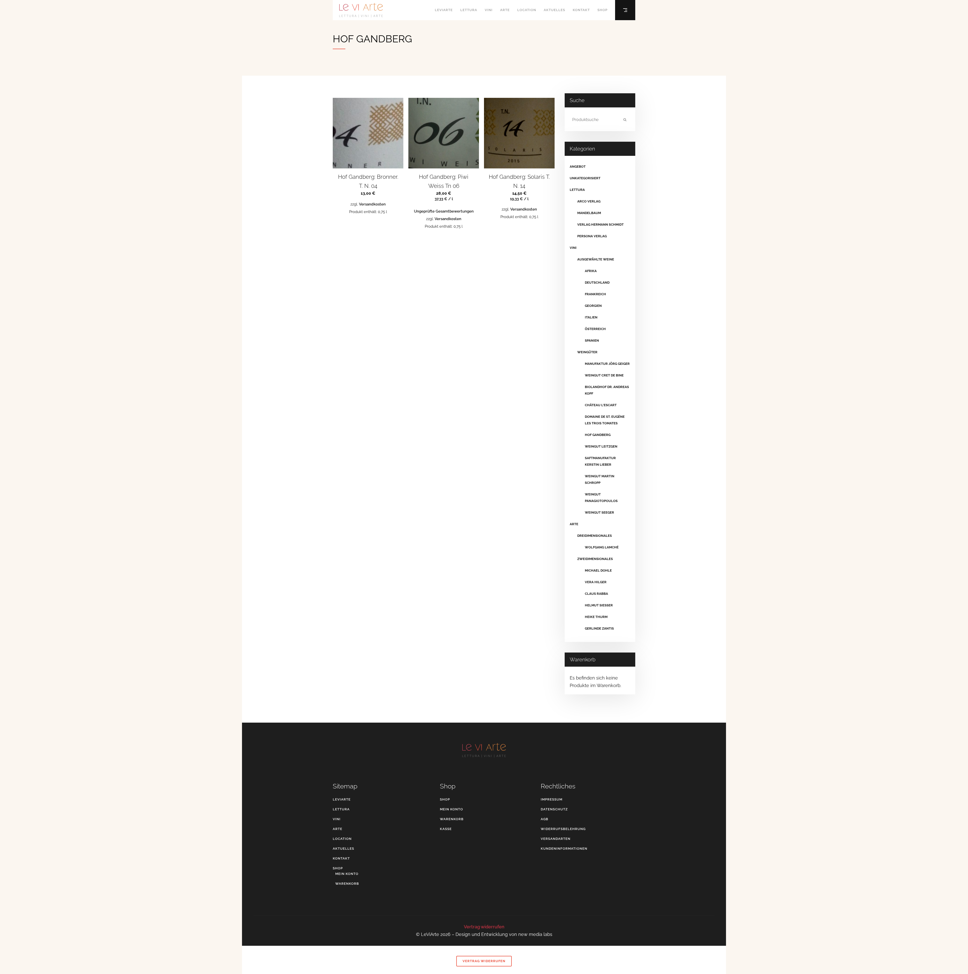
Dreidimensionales (594, 536)
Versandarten (555, 839)
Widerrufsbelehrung (563, 829)
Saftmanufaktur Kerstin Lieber (600, 461)
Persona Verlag (592, 236)
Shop (338, 868)
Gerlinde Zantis (599, 628)
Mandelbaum (589, 213)
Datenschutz (554, 809)
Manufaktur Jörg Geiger (607, 364)
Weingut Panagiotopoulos (601, 497)
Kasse (446, 829)
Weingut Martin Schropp (599, 479)
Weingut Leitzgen (601, 446)
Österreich (595, 329)
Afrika (591, 271)
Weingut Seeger (599, 512)
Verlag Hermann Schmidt (600, 224)
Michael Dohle (598, 570)
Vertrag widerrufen (484, 926)
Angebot (578, 166)
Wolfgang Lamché (602, 547)
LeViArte (342, 799)
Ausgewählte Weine (595, 259)
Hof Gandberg (598, 435)
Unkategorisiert (585, 178)
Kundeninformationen (564, 848)
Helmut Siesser (599, 605)
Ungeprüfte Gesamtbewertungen (444, 211)
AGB (544, 819)
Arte (574, 524)
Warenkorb (347, 884)
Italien (591, 317)
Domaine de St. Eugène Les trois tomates (605, 420)
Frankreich (595, 294)
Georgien (593, 306)
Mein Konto (346, 874)
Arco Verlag (588, 201)
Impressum (551, 799)
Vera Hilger (596, 582)
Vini (573, 248)
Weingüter (587, 352)
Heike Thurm (596, 617)
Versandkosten (372, 204)
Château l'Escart (601, 405)
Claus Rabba (596, 594)
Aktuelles (343, 848)
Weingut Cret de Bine (604, 375)
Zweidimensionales (595, 559)
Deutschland (597, 282)
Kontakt (341, 858)
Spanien (592, 340)
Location (342, 839)
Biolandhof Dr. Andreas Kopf (607, 390)
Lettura (577, 190)
